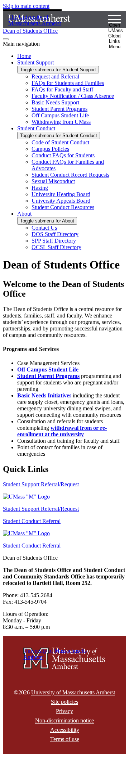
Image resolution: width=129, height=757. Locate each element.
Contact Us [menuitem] (44, 228)
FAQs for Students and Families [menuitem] (68, 83)
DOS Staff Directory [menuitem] (55, 234)
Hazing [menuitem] (40, 188)
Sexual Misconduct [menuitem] (53, 181)
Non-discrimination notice (64, 720)
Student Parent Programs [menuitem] (59, 109)
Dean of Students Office (30, 31)
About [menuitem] (24, 214)
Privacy (64, 711)
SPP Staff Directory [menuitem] (54, 241)
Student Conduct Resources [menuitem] (63, 207)
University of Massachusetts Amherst (73, 692)
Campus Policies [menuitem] (50, 149)
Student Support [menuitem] (35, 62)
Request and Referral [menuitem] (55, 76)
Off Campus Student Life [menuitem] (60, 115)
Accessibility (64, 730)
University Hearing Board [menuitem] (61, 194)
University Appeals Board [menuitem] (61, 201)
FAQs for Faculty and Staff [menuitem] (62, 89)
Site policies (64, 702)
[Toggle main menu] (6, 39)
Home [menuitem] (24, 56)
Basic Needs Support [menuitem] (55, 102)
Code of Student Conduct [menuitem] (60, 142)
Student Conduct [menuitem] (36, 128)
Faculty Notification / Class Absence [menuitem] (73, 96)
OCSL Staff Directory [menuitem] (56, 247)
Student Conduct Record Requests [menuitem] (70, 175)
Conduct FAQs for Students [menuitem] (63, 155)
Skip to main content (26, 6)
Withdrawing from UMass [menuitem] (61, 122)
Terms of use (64, 739)
